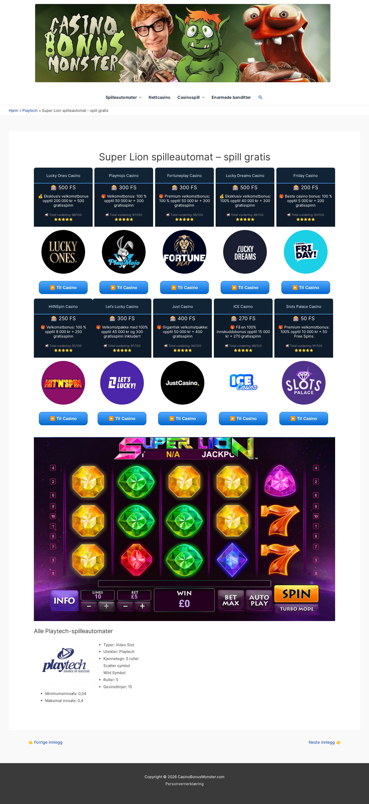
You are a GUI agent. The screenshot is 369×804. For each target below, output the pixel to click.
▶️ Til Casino (63, 287)
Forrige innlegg (45, 742)
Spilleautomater (121, 97)
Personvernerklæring (184, 783)
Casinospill (188, 97)
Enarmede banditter (231, 97)
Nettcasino (159, 97)
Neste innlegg (325, 742)
